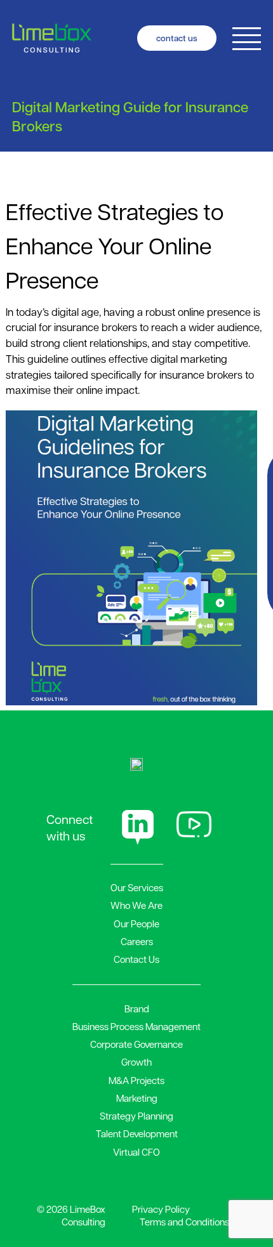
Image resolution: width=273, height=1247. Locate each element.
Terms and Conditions (184, 1221)
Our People (136, 923)
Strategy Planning (136, 1115)
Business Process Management (136, 1026)
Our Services (136, 887)
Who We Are (136, 905)
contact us (176, 38)
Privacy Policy (161, 1209)
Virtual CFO (136, 1152)
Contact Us (136, 959)
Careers (137, 941)
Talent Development (137, 1133)
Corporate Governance (136, 1044)
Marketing (136, 1098)
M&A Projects (136, 1080)
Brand (136, 1008)
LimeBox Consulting (83, 1215)
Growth (136, 1061)
